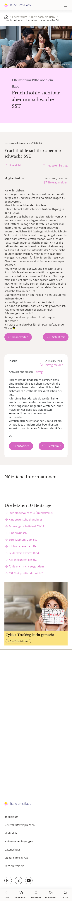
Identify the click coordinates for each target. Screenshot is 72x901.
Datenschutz (12, 849)
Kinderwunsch (18, 533)
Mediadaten (11, 833)
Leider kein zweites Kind (24, 553)
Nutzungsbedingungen (18, 841)
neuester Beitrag (57, 165)
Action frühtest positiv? (23, 559)
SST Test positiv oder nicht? (26, 573)
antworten (23, 446)
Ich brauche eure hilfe (22, 546)
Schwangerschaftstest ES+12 (26, 526)
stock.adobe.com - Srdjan (61, 64)
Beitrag (38, 372)
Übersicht (15, 165)
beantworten (20, 337)
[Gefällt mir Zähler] (55, 337)
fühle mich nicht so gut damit (27, 566)
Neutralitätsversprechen (19, 825)
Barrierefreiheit (14, 866)
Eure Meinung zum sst (23, 539)
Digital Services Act (16, 857)
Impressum (11, 816)
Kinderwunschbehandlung (25, 519)
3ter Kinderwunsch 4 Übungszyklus (31, 513)
